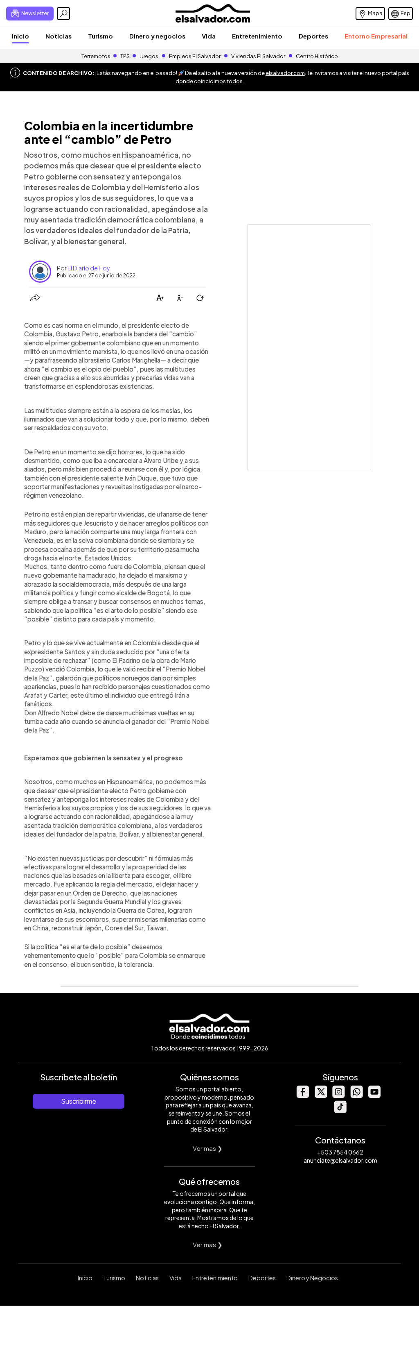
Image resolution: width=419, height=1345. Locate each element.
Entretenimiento (257, 36)
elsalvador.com (285, 73)
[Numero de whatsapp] (356, 1096)
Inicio (20, 36)
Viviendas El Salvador (258, 56)
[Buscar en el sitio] (63, 13)
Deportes (313, 36)
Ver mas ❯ (208, 1148)
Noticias (58, 36)
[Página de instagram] (338, 1096)
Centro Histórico (317, 56)
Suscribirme (78, 1101)
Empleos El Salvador (195, 56)
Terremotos (95, 56)
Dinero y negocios (157, 36)
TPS (125, 56)
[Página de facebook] (302, 1096)
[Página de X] (320, 1096)
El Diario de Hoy (89, 268)
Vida (209, 36)
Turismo (100, 36)
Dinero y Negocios (312, 1277)
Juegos (149, 56)
